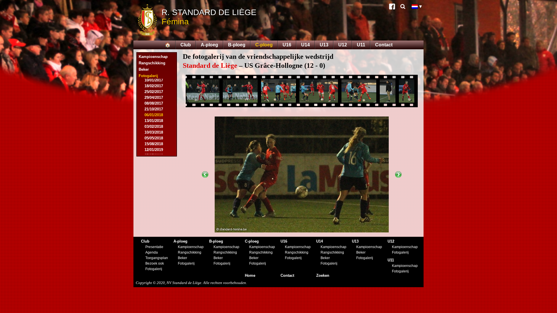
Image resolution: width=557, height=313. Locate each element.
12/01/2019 (153, 150)
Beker (144, 69)
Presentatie (154, 247)
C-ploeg (264, 44)
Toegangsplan (156, 258)
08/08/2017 (153, 103)
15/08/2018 (153, 144)
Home (250, 275)
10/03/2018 (153, 132)
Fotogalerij (153, 269)
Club (185, 44)
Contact (384, 44)
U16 (287, 44)
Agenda (151, 252)
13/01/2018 (153, 121)
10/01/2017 (153, 80)
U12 (342, 44)
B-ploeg (236, 44)
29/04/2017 (153, 97)
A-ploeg (209, 44)
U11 (361, 44)
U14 (305, 44)
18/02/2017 (153, 86)
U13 (324, 44)
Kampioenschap (153, 56)
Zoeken (322, 275)
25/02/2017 (153, 92)
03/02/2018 (153, 126)
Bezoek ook (154, 263)
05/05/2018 (153, 138)
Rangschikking (152, 63)
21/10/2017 (153, 109)
